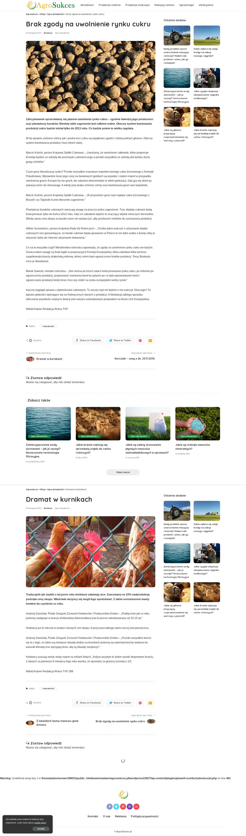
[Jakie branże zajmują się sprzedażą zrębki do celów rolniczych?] (207, 117)
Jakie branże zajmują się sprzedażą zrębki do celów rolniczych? (206, 133)
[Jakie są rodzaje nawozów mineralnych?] (197, 424)
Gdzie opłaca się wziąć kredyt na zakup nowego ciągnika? (206, 52)
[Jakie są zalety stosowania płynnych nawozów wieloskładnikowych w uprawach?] (148, 424)
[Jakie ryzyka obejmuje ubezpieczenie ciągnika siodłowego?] (207, 78)
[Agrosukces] (50, 5)
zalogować (45, 382)
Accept (40, 829)
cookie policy (40, 823)
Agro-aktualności (62, 33)
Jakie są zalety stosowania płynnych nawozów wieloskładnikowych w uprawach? (147, 448)
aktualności (48, 326)
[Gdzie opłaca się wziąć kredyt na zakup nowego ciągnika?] (207, 35)
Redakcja (48, 33)
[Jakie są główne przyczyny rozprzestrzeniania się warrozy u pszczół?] (177, 117)
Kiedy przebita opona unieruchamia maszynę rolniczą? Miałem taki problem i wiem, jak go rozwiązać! (176, 55)
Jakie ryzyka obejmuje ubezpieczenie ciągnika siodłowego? (206, 95)
